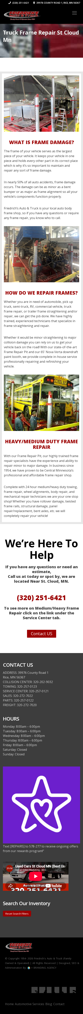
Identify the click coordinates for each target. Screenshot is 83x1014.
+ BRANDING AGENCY (43, 967)
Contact (58, 1004)
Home (9, 1004)
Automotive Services (29, 1004)
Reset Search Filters (17, 913)
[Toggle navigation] (74, 13)
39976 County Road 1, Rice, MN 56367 (58, 2)
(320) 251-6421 (20, 2)
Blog (48, 1004)
